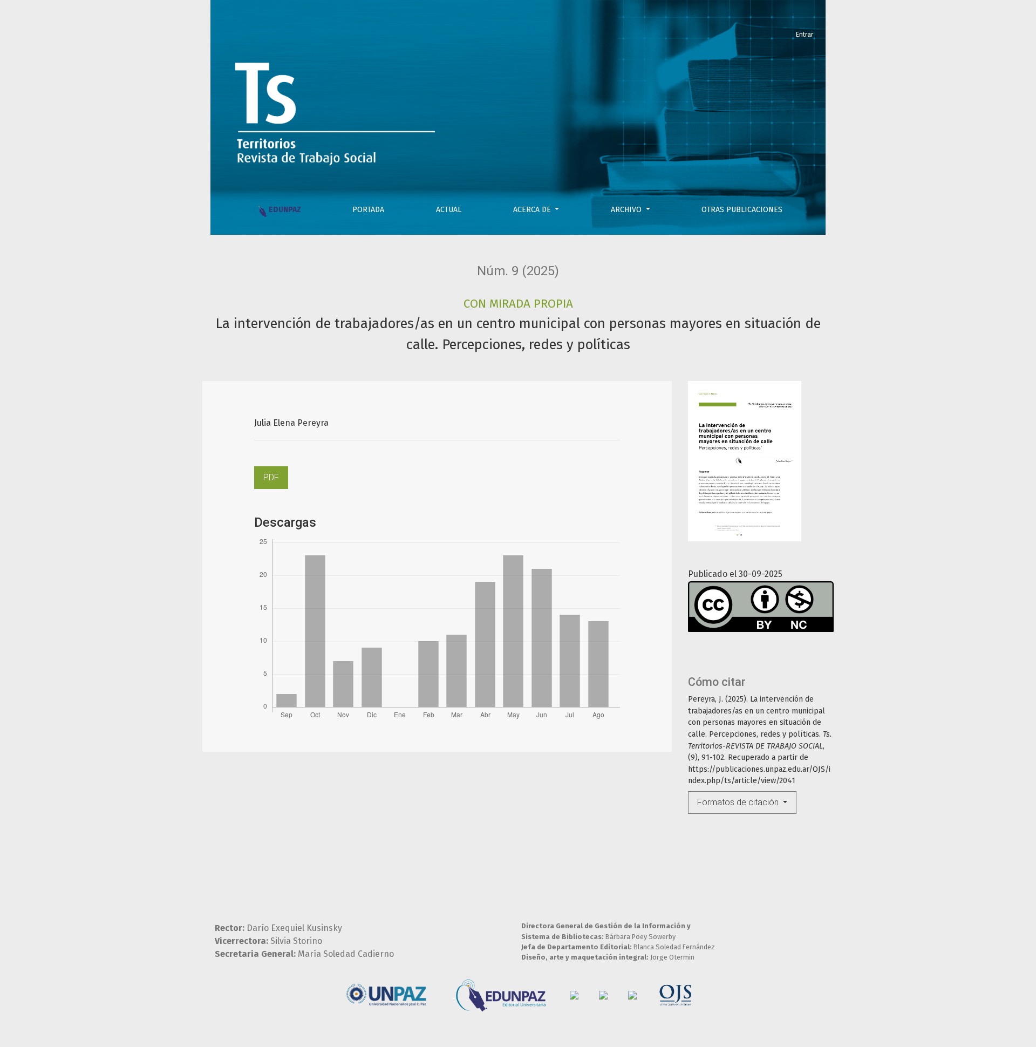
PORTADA (368, 209)
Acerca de (533, 209)
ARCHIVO (627, 209)
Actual (448, 209)
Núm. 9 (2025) (518, 270)
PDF (271, 477)
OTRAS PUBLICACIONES (741, 209)
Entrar (804, 34)
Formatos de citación (739, 802)
